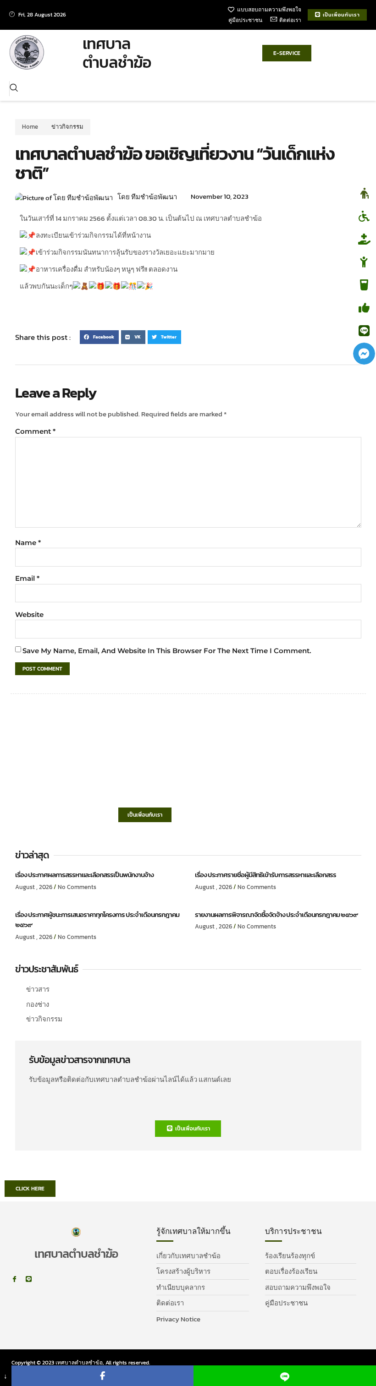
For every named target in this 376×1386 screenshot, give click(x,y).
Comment (35, 431)
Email (27, 578)
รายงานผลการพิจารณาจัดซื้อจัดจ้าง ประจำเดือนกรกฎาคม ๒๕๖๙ (276, 914)
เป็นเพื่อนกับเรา (144, 815)
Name (28, 542)
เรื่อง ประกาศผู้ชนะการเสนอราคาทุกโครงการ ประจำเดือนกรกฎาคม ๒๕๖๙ (97, 919)
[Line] (29, 1279)
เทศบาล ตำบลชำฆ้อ (117, 53)
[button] (14, 89)
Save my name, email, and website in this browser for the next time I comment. (166, 650)
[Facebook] (102, 1375)
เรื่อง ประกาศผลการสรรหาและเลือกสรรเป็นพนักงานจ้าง (84, 874)
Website (29, 614)
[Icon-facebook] (14, 1279)
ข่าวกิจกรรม (67, 126)
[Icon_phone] (43, 1279)
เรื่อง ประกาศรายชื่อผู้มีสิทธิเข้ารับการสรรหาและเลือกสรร (265, 874)
